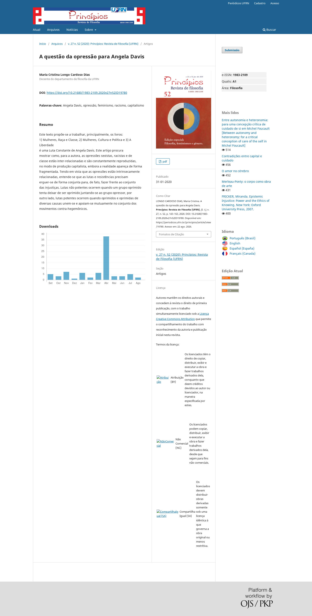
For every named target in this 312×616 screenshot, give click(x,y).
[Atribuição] (163, 382)
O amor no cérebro (235, 171)
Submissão (232, 50)
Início (42, 44)
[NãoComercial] (166, 446)
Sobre (89, 30)
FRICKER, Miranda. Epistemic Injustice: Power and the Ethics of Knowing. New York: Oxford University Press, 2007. (245, 202)
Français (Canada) (242, 253)
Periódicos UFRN (238, 3)
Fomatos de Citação (171, 234)
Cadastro (260, 3)
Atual (36, 30)
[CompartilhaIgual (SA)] (168, 516)
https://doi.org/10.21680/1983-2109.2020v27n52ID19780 (87, 93)
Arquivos (53, 30)
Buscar (271, 30)
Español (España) (242, 248)
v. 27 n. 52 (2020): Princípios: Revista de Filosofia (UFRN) (103, 44)
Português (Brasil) (242, 238)
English (235, 243)
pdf (164, 161)
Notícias (72, 30)
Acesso (274, 3)
